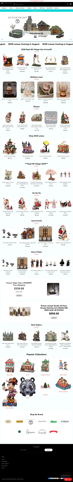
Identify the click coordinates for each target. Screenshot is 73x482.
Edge (27, 397)
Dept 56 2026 (49, 8)
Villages (29, 8)
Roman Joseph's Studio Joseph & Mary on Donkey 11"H (36, 127)
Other (35, 8)
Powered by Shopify (20, 479)
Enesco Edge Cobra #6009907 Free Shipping (19, 284)
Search (3, 468)
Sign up (48, 450)
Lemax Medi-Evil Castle (27, 156)
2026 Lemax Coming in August (32, 44)
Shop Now (36, 79)
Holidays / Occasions (20, 8)
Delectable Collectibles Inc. (12, 479)
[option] (36, 26)
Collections (4, 8)
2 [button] (36, 39)
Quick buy (8, 64)
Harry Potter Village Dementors (10, 242)
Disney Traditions (9, 407)
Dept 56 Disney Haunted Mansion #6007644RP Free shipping (51, 345)
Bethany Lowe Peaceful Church (27, 99)
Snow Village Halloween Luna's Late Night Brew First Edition (22, 184)
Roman (27, 374)
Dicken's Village (63, 374)
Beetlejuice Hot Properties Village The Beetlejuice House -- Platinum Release (65, 345)
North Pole (45, 394)
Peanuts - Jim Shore (63, 391)
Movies (11, 8)
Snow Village (10, 374)
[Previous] (2, 39)
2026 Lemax (42, 8)
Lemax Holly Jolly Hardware (63, 156)
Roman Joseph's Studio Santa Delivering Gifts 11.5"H (65, 127)
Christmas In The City (45, 374)
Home (3, 459)
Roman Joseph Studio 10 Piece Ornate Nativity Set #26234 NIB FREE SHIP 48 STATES (54, 308)
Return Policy (4, 461)
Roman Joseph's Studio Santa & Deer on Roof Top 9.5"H (8, 127)
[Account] (67, 4)
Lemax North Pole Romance (45, 156)
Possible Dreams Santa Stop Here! (63, 242)
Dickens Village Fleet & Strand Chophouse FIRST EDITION (65, 69)
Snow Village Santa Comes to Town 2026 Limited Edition (8, 69)
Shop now (36, 51)
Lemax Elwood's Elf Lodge (10, 156)
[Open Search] (14, 4)
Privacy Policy (4, 465)
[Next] (70, 39)
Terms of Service (5, 463)
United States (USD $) (65, 475)
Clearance (56, 8)
